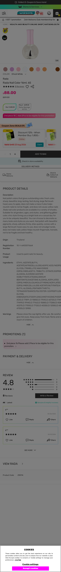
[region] (30, 558)
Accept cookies (30, 568)
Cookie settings (30, 564)
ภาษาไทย (18, 560)
